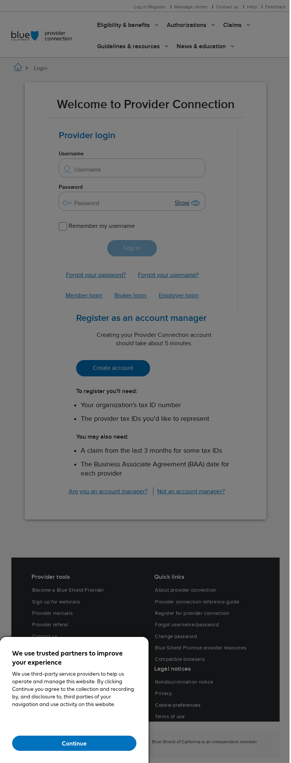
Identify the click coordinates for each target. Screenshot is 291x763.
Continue (74, 744)
